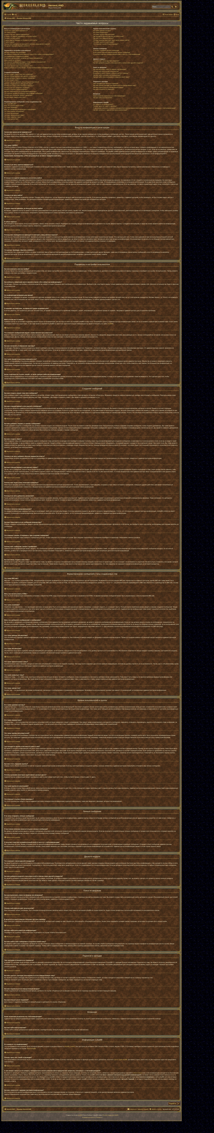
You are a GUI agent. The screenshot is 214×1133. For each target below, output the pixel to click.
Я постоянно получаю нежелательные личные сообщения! (111, 52)
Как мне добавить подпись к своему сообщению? (19, 78)
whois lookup (137, 1073)
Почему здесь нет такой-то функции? (105, 106)
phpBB (110, 324)
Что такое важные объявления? (14, 111)
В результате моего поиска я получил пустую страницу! (110, 73)
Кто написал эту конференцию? (103, 104)
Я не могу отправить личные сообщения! (106, 50)
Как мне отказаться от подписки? (103, 89)
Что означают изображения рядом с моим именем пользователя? (25, 62)
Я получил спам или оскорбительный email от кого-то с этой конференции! (116, 54)
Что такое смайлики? (10, 107)
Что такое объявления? (11, 113)
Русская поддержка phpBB (110, 1115)
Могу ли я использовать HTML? (14, 105)
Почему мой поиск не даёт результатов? (106, 71)
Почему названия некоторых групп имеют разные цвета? (111, 40)
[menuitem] (14, 14)
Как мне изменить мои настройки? (15, 52)
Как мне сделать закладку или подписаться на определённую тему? (114, 85)
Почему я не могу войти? (12, 38)
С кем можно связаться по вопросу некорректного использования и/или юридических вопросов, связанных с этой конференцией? (134, 108)
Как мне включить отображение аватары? (17, 64)
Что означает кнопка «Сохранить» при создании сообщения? (23, 93)
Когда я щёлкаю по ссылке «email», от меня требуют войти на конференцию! (28, 67)
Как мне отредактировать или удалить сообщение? (20, 76)
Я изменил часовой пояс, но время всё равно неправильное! (23, 58)
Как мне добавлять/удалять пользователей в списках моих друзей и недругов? (118, 63)
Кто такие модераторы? (100, 32)
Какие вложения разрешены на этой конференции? (109, 96)
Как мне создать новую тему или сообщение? (18, 74)
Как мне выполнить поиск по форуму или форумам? (109, 69)
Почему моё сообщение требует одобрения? (18, 95)
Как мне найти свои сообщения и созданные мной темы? (111, 77)
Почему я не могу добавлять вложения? (17, 87)
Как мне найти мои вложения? (102, 97)
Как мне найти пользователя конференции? (107, 75)
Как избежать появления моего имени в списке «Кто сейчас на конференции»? (29, 54)
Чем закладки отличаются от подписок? (105, 83)
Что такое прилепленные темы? (14, 115)
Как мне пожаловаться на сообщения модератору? (20, 91)
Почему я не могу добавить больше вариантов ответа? (21, 82)
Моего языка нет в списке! (12, 60)
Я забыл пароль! (9, 42)
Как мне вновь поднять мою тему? (15, 97)
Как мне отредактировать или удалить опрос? (18, 84)
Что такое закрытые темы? (12, 117)
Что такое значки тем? (11, 119)
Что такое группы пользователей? (104, 34)
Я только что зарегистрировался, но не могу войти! (20, 36)
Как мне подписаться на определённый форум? (108, 87)
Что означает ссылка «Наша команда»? (105, 44)
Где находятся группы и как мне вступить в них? (108, 36)
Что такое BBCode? (10, 103)
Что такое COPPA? (10, 32)
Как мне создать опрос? (11, 80)
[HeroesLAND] (25, 5)
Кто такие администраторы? (102, 30)
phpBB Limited (70, 1046)
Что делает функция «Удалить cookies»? (17, 46)
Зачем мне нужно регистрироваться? (16, 30)
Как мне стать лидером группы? (103, 38)
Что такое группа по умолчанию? (103, 42)
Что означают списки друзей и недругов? (106, 61)
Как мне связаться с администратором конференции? (110, 110)
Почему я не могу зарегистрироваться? (16, 34)
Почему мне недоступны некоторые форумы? (18, 85)
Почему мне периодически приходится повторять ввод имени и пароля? (27, 44)
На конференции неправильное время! (16, 56)
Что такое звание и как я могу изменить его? (18, 66)
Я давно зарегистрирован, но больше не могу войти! (20, 40)
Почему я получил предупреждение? (15, 89)
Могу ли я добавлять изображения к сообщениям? (20, 109)
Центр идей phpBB (120, 1059)
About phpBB (31, 1048)
